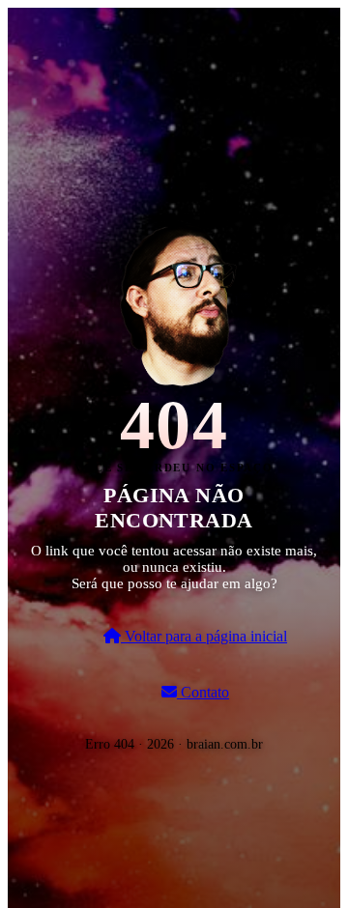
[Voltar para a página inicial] (174, 302)
